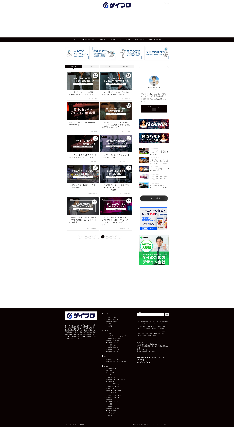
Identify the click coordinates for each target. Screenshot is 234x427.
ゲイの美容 (109, 326)
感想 (139, 333)
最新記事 (73, 66)
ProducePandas (144, 321)
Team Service (141, 362)
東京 (151, 333)
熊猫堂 (145, 335)
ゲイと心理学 (110, 372)
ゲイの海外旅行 (151, 326)
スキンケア (148, 330)
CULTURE (108, 66)
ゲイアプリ (165, 326)
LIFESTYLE (126, 66)
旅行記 (143, 333)
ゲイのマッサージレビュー (114, 395)
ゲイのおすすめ (110, 377)
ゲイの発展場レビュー (112, 408)
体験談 (163, 330)
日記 (147, 333)
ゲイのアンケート (111, 375)
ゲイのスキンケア (111, 317)
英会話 (154, 335)
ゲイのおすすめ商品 (151, 323)
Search (139, 312)
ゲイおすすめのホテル (112, 368)
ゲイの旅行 (109, 406)
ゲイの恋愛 (109, 404)
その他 (128, 39)
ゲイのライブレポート (112, 397)
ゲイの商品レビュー (112, 401)
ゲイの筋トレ (110, 323)
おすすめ (152, 321)
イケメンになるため (88, 39)
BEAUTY (91, 66)
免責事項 (82, 424)
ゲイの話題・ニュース (112, 349)
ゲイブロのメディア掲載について (148, 344)
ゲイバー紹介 (110, 415)
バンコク (158, 330)
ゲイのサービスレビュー (113, 390)
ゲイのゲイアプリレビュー (114, 384)
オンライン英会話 (141, 323)
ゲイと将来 (109, 370)
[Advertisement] (117, 24)
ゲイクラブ (140, 328)
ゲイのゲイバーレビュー (113, 386)
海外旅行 (139, 335)
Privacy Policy (142, 361)
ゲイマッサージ (141, 330)
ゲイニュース (147, 328)
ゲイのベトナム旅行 (142, 326)
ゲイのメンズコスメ (112, 319)
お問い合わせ (139, 39)
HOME (75, 39)
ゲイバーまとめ (110, 413)
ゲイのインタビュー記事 (113, 338)
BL (138, 321)
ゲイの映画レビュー (112, 342)
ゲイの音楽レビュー (112, 351)
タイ (154, 330)
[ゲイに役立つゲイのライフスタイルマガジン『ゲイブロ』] (117, 9)
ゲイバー (154, 328)
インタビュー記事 (164, 321)
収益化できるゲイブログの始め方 (116, 361)
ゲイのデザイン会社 (155, 39)
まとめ (157, 321)
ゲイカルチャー (116, 39)
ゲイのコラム (110, 388)
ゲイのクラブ (110, 381)
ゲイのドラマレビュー (112, 340)
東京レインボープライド (159, 333)
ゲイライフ (103, 39)
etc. (105, 356)
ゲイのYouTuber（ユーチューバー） (117, 336)
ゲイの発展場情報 (111, 410)
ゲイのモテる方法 (111, 321)
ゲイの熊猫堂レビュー (112, 347)
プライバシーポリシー (144, 350)
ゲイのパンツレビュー (112, 393)
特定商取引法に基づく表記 (146, 352)
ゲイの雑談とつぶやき (112, 359)
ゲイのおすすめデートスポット (115, 379)
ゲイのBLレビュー (111, 334)
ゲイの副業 (109, 399)
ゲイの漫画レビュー (112, 345)
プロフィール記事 (154, 198)
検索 (167, 314)
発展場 (149, 335)
